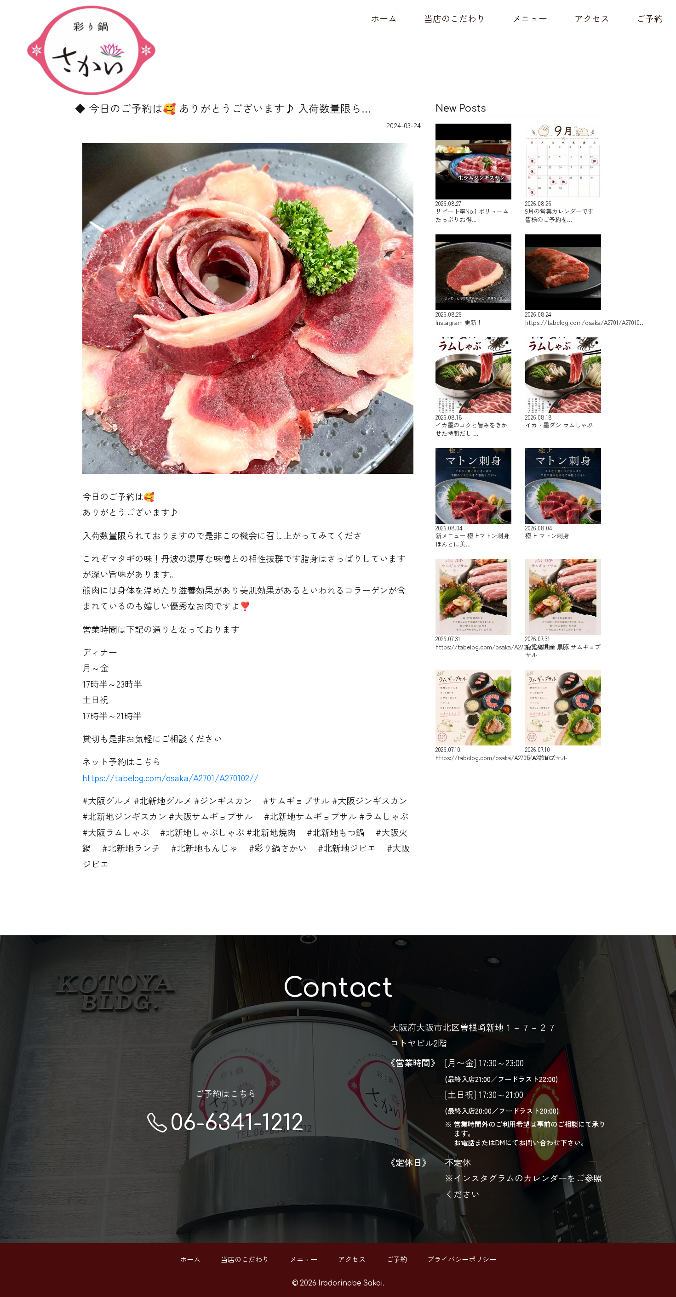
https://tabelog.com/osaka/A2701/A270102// (170, 777)
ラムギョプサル (546, 753)
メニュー (529, 18)
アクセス (591, 18)
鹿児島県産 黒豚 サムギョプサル (563, 646)
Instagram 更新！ (458, 317)
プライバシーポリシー (461, 1259)
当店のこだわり (454, 18)
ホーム (384, 18)
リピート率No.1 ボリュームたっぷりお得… (472, 211)
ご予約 (649, 18)
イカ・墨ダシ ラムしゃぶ (559, 420)
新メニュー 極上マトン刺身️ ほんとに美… (472, 535)
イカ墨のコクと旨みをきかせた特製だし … (471, 424)
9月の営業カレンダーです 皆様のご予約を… (559, 211)
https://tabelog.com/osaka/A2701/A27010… (563, 317)
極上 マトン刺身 (547, 531)
